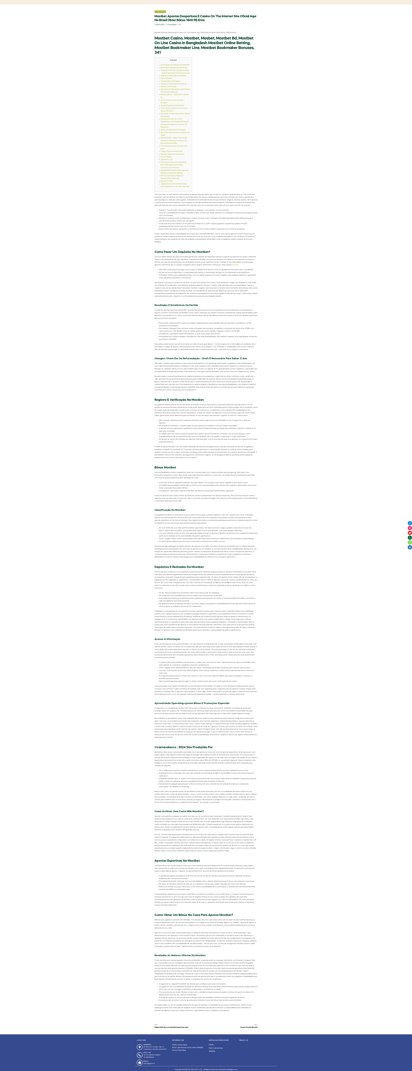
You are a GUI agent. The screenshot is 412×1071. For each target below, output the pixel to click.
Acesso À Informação (169, 86)
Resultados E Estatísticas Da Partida (174, 68)
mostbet (235, 265)
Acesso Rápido (166, 157)
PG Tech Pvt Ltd (160, 11)
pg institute (172, 24)
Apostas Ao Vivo (167, 159)
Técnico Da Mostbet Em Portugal (173, 130)
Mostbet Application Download (172, 154)
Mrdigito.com (232, 1069)
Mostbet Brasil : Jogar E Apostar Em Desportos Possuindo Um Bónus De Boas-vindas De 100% (174, 140)
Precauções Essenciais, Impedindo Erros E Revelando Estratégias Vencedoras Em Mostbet (173, 165)
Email (146, 1061)
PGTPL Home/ (177, 1045)
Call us (147, 1052)
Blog (184, 1050)
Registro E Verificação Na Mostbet (173, 76)
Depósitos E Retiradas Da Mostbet (173, 84)
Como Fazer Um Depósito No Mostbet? (175, 65)
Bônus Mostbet (166, 78)
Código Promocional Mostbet (172, 151)
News (185, 1045)
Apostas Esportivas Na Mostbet (172, 105)
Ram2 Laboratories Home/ (182, 1047)
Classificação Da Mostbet (170, 81)
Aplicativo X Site (167, 181)
